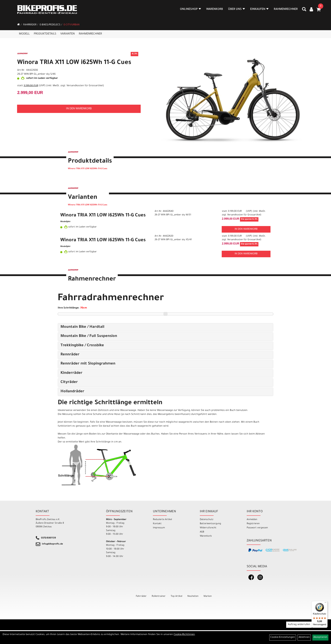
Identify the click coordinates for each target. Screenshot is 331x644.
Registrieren (253, 523)
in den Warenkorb (79, 108)
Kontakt (157, 523)
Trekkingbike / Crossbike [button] (82, 346)
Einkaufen (257, 9)
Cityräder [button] (69, 382)
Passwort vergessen (257, 528)
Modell (24, 34)
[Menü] (325, 603)
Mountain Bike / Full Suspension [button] (89, 336)
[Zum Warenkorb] (319, 10)
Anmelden (252, 519)
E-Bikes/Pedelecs (50, 25)
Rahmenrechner (286, 9)
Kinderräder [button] (71, 373)
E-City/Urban (71, 25)
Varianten (67, 34)
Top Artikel (176, 596)
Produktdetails (45, 34)
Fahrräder (29, 25)
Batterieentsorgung (210, 523)
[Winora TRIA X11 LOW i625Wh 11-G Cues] (227, 100)
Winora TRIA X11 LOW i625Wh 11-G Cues (74, 62)
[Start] (18, 25)
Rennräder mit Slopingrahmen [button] (88, 364)
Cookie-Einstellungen (282, 637)
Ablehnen (304, 637)
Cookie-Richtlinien (184, 634)
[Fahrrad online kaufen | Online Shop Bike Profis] (47, 9)
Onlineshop (189, 9)
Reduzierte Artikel (162, 519)
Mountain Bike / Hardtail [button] (82, 327)
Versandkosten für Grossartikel (85, 85)
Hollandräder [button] (72, 392)
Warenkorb (214, 9)
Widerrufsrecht (208, 528)
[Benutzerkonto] (311, 9)
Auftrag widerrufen (299, 624)
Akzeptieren (320, 637)
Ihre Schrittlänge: (68, 308)
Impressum (159, 528)
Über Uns (235, 9)
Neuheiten (192, 596)
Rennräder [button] (70, 355)
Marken (208, 596)
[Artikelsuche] (304, 10)
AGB (202, 532)
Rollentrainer (159, 596)
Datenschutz (206, 519)
